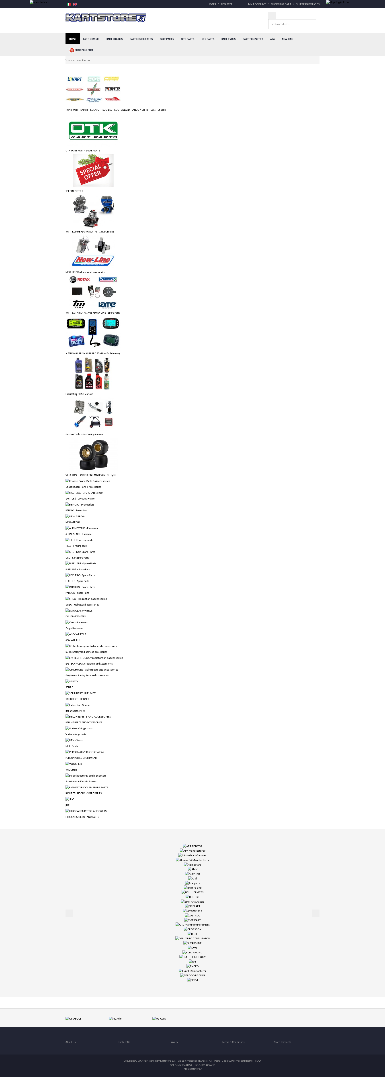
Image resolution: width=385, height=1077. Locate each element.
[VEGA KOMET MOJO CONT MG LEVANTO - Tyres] (93, 454)
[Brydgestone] (192, 910)
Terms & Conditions (233, 1041)
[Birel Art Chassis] (192, 901)
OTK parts (188, 39)
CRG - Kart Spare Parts (77, 557)
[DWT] (192, 947)
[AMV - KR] (192, 873)
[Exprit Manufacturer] (192, 970)
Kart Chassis (91, 39)
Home (72, 39)
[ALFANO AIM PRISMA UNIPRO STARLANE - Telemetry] (93, 332)
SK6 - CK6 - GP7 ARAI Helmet (80, 498)
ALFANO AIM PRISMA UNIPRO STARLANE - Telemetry (93, 353)
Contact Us (124, 1041)
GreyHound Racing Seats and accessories (87, 675)
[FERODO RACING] (192, 975)
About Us (71, 1041)
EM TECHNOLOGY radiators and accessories (89, 663)
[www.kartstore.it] (106, 18)
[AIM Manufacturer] (192, 850)
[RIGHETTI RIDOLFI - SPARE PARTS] (87, 787)
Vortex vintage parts (76, 734)
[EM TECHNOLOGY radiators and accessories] (94, 657)
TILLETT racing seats (76, 545)
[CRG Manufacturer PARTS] (193, 924)
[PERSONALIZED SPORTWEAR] (85, 751)
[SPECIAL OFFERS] (93, 170)
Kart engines (114, 39)
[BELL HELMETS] (192, 892)
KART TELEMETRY (253, 39)
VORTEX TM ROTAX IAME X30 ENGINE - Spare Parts (93, 312)
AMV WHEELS (73, 640)
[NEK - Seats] (74, 740)
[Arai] (192, 878)
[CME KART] (192, 919)
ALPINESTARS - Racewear (79, 534)
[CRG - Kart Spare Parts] (80, 551)
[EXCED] (192, 966)
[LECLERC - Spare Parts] (80, 575)
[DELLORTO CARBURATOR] (192, 938)
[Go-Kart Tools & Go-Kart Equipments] (93, 413)
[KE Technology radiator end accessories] (91, 645)
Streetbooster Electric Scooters (82, 781)
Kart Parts (167, 39)
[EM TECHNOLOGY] (192, 956)
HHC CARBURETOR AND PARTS (82, 816)
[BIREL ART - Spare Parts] (81, 563)
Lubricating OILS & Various (79, 394)
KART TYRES (228, 39)
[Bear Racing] (192, 887)
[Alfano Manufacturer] (192, 855)
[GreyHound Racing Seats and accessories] (92, 669)
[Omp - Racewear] (77, 622)
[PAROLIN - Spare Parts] (80, 586)
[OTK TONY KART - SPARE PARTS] (93, 129)
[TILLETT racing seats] (79, 539)
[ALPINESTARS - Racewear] (82, 528)
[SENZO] (72, 681)
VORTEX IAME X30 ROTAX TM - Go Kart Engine (90, 231)
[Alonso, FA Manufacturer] (192, 859)
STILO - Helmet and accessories (82, 604)
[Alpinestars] (192, 864)
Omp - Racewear (74, 628)
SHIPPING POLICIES (307, 4)
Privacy (174, 1041)
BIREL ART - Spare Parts (78, 569)
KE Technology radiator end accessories (86, 651)
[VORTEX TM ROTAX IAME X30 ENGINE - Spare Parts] (93, 292)
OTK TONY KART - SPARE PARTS (83, 150)
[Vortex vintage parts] (79, 728)
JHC (68, 805)
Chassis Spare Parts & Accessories (83, 486)
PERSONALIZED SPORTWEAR (81, 757)
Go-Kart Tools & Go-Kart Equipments (84, 434)
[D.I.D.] (192, 933)
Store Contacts (282, 1041)
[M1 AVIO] (159, 1018)
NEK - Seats (72, 746)
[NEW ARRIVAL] (76, 516)
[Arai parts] (192, 882)
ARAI (272, 39)
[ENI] (193, 961)
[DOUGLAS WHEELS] (79, 610)
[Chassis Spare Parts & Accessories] (88, 480)
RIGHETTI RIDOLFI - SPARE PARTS (84, 793)
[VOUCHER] (74, 763)
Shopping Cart (281, 4)
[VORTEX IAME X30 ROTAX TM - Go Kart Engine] (93, 211)
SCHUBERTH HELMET (77, 699)
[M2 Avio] (115, 1018)
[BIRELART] (192, 906)
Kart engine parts (141, 39)
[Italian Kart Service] (78, 704)
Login (212, 4)
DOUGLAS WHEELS (76, 616)
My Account (257, 4)
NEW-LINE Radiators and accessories (85, 272)
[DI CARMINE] (192, 942)
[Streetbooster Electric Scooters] (86, 775)
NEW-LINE (287, 39)
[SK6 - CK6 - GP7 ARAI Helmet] (84, 492)
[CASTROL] (192, 915)
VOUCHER (71, 769)
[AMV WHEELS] (76, 634)
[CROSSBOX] (192, 929)
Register (227, 4)
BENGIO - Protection (76, 510)
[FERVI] (192, 979)
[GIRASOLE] (73, 1018)
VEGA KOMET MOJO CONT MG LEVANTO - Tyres (91, 475)
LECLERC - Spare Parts (77, 581)
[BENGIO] (192, 896)
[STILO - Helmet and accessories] (86, 598)
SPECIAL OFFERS (74, 191)
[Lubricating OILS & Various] (93, 373)
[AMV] (192, 869)
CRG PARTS (208, 39)
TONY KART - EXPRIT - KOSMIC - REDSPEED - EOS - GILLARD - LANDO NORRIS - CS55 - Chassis (116, 109)
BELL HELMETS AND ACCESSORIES (84, 722)
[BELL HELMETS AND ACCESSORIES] (88, 716)
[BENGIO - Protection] (80, 504)
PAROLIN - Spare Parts (77, 592)
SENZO (69, 687)
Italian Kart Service (75, 710)
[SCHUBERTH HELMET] (81, 692)
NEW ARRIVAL (73, 522)
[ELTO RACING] (192, 952)
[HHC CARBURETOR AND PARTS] (86, 810)
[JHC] (70, 799)
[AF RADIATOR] (193, 846)
